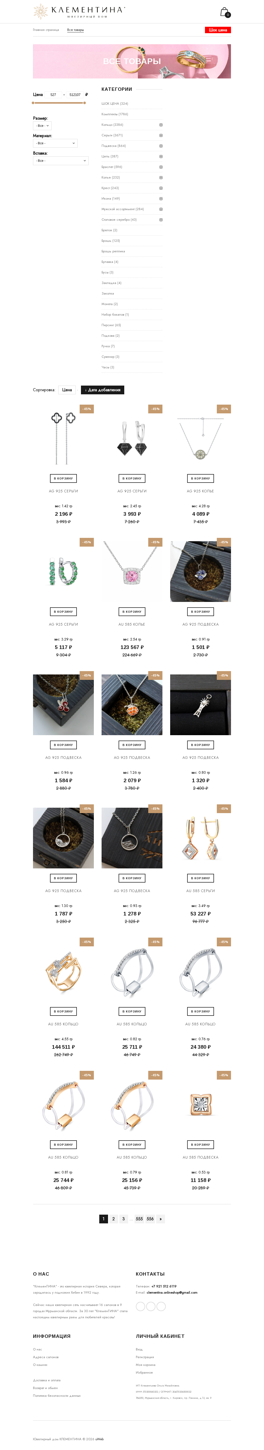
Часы (105, 367)
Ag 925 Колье (200, 491)
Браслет (107, 166)
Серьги (107, 135)
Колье (106, 177)
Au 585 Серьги (200, 890)
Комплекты (110, 114)
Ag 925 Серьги (63, 491)
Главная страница (46, 29)
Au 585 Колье (132, 624)
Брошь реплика (113, 251)
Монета (107, 303)
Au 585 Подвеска (201, 1157)
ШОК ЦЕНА (110, 103)
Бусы (105, 272)
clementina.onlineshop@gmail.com (172, 1292)
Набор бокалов (113, 314)
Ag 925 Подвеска (201, 624)
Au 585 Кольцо (63, 1024)
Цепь (106, 156)
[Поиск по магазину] (199, 11)
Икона (106, 198)
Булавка (107, 261)
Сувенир (108, 356)
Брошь (106, 240)
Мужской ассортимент (118, 209)
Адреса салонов (46, 1357)
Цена (67, 390)
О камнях (40, 1364)
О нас (37, 1349)
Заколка (108, 293)
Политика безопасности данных (56, 1395)
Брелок (107, 230)
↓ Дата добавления (100, 390)
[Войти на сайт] (206, 11)
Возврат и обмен (45, 1387)
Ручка (106, 346)
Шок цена (218, 30)
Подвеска (109, 145)
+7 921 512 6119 (164, 1286)
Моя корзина (145, 1364)
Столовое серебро (116, 219)
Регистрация (145, 1357)
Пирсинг (108, 325)
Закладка (109, 282)
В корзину (63, 478)
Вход (139, 1349)
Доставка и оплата (47, 1380)
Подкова (108, 335)
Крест (106, 187)
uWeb (99, 1439)
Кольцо (107, 124)
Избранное (144, 1372)
